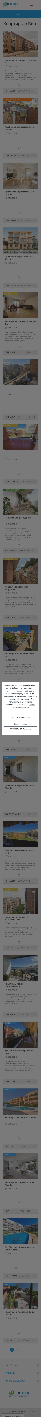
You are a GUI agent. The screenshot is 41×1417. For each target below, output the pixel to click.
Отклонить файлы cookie (20, 728)
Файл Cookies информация (23, 706)
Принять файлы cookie (20, 717)
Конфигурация (20, 724)
